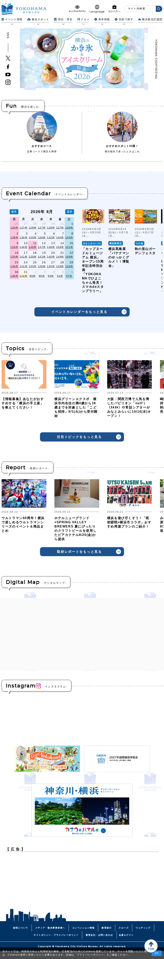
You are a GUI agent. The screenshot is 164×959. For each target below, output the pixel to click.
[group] (93, 253)
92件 (60, 276)
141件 (23, 256)
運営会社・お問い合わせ (99, 935)
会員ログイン (126, 935)
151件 (69, 247)
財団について (20, 928)
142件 (51, 237)
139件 (33, 256)
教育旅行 (107, 928)
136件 (23, 237)
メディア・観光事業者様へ (50, 928)
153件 (69, 237)
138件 (69, 227)
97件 (69, 276)
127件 (23, 227)
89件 (42, 276)
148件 (51, 247)
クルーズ (124, 928)
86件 (33, 276)
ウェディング (143, 928)
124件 (23, 276)
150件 (14, 256)
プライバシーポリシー (90, 954)
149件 (33, 247)
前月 (14, 211)
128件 (33, 227)
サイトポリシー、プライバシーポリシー (56, 935)
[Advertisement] (82, 883)
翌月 (69, 211)
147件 (42, 247)
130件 (14, 227)
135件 (33, 266)
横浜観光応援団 (152, 19)
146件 (60, 237)
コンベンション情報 (83, 928)
